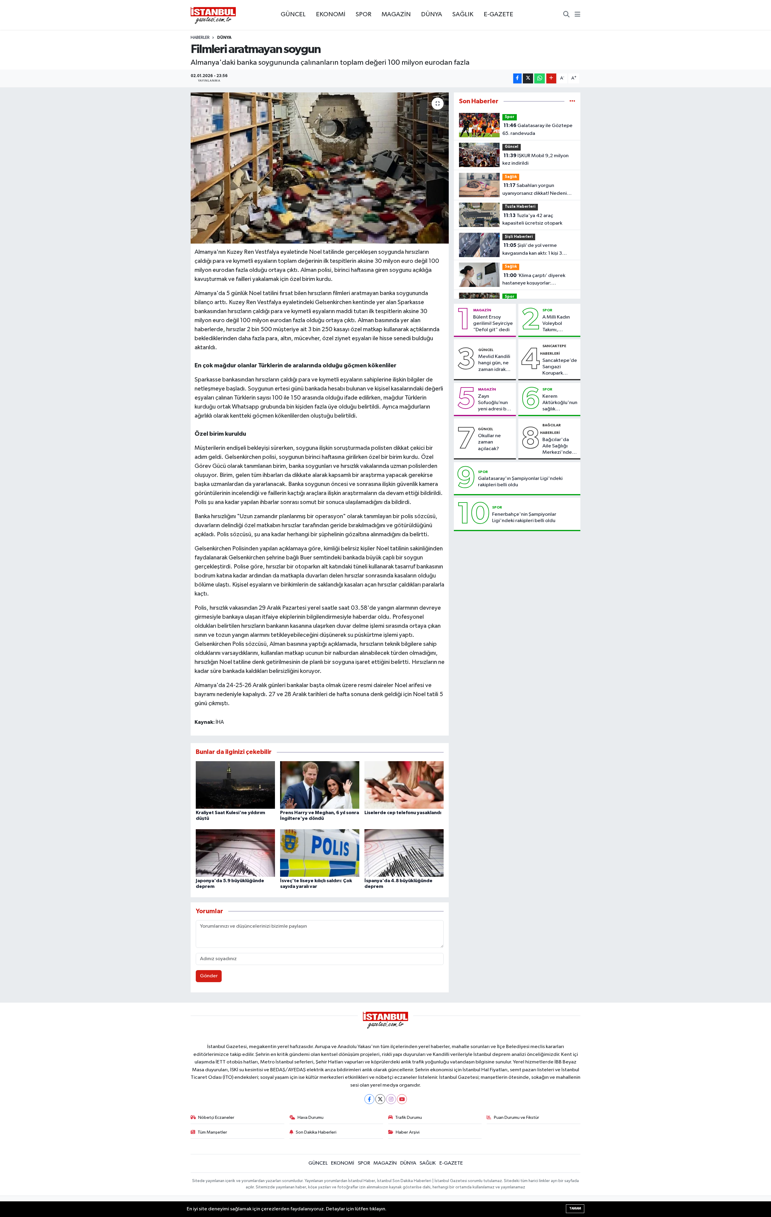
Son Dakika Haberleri (316, 1132)
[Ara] (566, 15)
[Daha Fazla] (551, 78)
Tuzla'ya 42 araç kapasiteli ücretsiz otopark (532, 219)
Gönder (209, 976)
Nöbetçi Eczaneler (216, 1117)
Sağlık (511, 177)
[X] (380, 1099)
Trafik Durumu (408, 1117)
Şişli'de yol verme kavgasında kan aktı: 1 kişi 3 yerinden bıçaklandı (532, 250)
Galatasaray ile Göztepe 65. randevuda (537, 129)
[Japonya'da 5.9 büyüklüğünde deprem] (235, 852)
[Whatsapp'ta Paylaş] (539, 78)
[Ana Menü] (577, 15)
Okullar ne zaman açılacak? (489, 442)
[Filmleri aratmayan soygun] (320, 168)
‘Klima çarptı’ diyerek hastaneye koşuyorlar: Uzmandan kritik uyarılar (533, 280)
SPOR (363, 14)
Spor (509, 117)
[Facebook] (369, 1099)
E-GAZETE (498, 14)
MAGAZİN (396, 14)
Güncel (511, 147)
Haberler (200, 38)
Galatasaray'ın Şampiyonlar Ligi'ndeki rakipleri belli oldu (520, 481)
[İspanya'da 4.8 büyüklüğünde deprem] (404, 852)
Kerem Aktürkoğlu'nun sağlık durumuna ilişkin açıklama (559, 403)
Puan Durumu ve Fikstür (516, 1117)
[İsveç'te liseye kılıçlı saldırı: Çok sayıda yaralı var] (319, 852)
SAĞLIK (462, 14)
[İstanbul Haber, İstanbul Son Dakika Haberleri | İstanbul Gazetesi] (213, 15)
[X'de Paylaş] (528, 78)
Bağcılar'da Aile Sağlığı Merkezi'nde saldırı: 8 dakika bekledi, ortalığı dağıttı (559, 446)
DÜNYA (431, 14)
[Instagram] (391, 1099)
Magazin (482, 310)
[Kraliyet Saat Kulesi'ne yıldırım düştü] (235, 784)
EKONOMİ (330, 14)
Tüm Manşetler (212, 1132)
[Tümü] (572, 101)
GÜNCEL (293, 14)
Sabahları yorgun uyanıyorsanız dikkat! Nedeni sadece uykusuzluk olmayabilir (536, 190)
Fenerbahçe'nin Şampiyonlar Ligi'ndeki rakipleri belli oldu (524, 517)
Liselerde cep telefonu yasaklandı (402, 812)
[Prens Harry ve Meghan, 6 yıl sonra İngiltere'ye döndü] (319, 784)
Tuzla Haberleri (520, 207)
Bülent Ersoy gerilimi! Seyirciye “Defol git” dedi (493, 324)
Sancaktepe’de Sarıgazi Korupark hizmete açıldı (559, 367)
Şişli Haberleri (519, 237)
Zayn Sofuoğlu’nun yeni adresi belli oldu (495, 403)
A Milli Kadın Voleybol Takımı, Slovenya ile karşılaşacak (556, 324)
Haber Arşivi (408, 1132)
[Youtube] (402, 1099)
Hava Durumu (310, 1117)
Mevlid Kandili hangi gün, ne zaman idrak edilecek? (494, 363)
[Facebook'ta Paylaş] (517, 78)
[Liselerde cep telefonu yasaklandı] (404, 784)
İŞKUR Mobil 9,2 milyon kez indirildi (535, 159)
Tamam (575, 1208)
